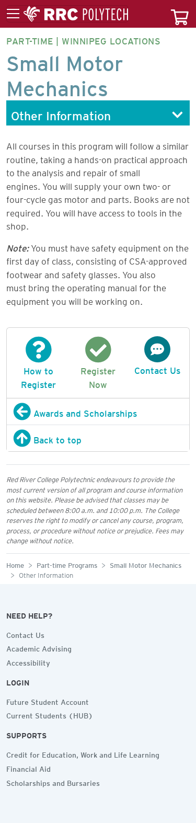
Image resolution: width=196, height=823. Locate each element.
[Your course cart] (180, 14)
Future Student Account (47, 700)
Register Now (98, 376)
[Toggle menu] (67, 14)
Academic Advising (39, 647)
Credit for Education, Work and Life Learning (82, 753)
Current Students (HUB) (49, 714)
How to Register (38, 376)
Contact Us (25, 633)
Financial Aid (28, 767)
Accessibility (28, 661)
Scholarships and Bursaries (53, 781)
